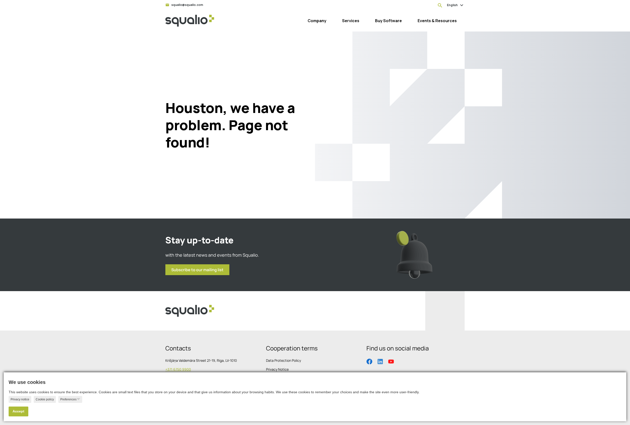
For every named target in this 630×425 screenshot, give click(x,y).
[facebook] (369, 361)
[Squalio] (189, 21)
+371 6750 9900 (178, 369)
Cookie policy (45, 399)
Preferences (68, 399)
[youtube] (391, 361)
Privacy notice (20, 399)
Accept (18, 411)
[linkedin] (380, 361)
